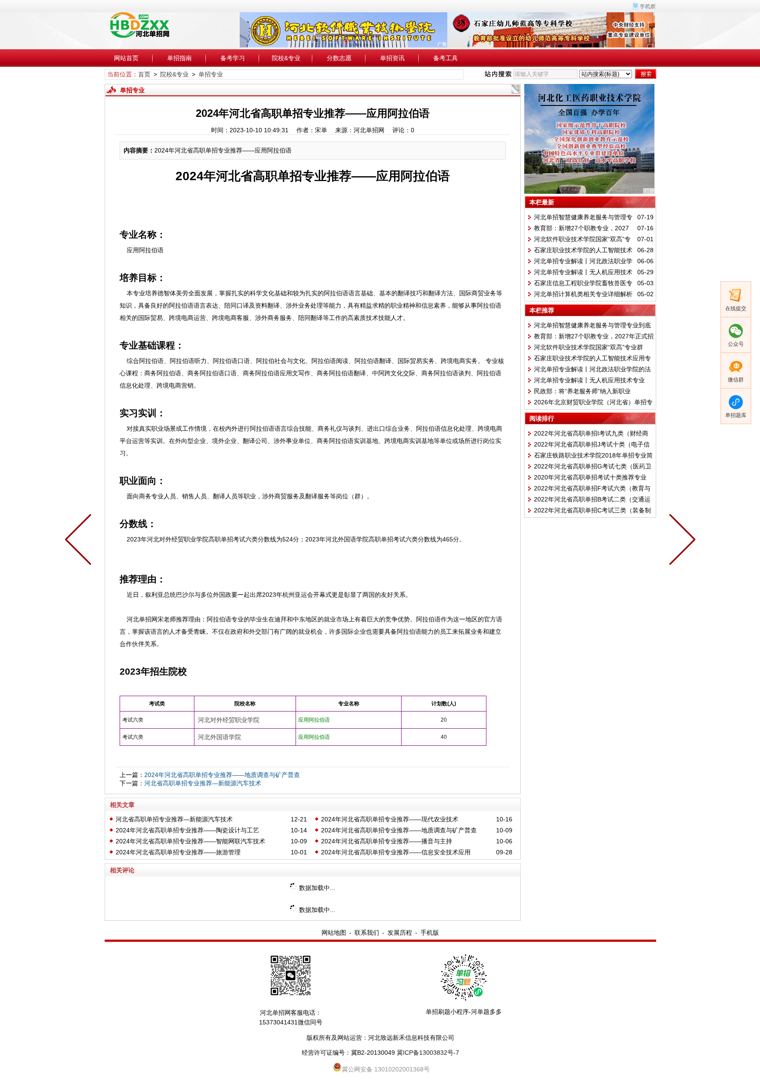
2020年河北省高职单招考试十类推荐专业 (590, 477)
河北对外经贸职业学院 (228, 719)
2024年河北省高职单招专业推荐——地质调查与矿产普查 (222, 774)
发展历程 (399, 932)
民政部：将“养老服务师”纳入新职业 (582, 391)
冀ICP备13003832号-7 (428, 1052)
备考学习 (232, 58)
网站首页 (126, 58)
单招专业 (210, 74)
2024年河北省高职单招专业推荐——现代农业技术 (389, 819)
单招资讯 (392, 58)
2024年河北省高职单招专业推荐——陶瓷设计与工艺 (187, 830)
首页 (144, 74)
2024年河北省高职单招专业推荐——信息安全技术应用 (396, 852)
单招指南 (179, 58)
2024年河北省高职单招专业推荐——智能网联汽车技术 (190, 841)
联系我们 (366, 932)
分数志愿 (339, 58)
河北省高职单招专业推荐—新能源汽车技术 (202, 783)
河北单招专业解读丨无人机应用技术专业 (589, 380)
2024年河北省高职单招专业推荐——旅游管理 (178, 852)
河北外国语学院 (219, 737)
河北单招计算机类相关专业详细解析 (583, 294)
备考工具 (445, 58)
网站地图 (334, 932)
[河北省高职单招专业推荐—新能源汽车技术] (680, 541)
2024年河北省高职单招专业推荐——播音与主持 (386, 841)
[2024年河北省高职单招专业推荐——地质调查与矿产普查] (80, 541)
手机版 (429, 932)
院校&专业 (286, 58)
